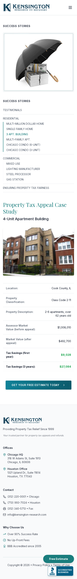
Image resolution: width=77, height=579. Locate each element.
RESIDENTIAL (11, 118)
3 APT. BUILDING (17, 134)
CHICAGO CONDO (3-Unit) (23, 150)
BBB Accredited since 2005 (24, 546)
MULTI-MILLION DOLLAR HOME (25, 123)
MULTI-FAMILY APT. (18, 139)
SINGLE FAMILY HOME (19, 129)
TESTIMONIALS (12, 110)
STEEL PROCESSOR (18, 174)
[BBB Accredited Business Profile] (61, 571)
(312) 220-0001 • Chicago (23, 496)
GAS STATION (15, 179)
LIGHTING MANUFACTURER (23, 168)
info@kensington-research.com (26, 514)
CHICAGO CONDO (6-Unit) (23, 144)
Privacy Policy (41, 565)
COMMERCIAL (11, 158)
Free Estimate (58, 558)
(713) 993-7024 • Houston (23, 502)
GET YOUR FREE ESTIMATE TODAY (35, 385)
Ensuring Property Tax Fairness (26, 187)
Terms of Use (61, 565)
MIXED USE (13, 163)
